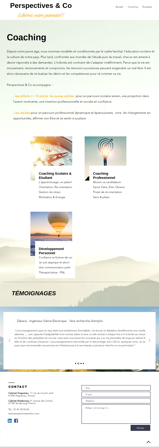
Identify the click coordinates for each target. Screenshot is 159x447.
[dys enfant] (75, 363)
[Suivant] (149, 341)
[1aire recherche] (78, 363)
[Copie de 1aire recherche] (81, 363)
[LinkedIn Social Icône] (10, 421)
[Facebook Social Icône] (16, 421)
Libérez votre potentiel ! (41, 15)
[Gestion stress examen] (83, 363)
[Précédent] (9, 341)
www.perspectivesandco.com (23, 413)
